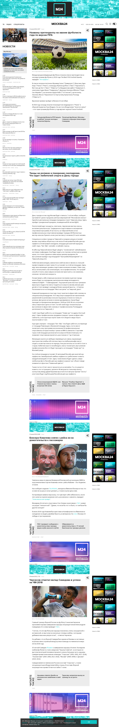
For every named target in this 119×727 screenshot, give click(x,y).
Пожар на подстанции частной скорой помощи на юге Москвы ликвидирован (14, 164)
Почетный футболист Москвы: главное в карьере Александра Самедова (74, 119)
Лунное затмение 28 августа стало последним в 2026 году (13, 114)
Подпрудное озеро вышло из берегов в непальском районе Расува (14, 216)
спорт (33, 130)
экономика (5, 274)
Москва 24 (59, 24)
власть (4, 143)
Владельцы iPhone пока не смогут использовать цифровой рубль (12, 271)
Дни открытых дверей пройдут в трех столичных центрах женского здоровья (14, 255)
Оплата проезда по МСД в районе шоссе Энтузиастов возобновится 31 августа (14, 97)
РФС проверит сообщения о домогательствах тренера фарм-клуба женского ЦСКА (48, 526)
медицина (5, 258)
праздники (39, 394)
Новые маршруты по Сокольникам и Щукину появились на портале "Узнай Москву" (13, 207)
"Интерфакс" (44, 79)
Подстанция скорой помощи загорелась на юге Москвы (14, 224)
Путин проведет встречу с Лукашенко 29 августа (14, 140)
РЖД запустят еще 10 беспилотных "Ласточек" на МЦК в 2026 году (13, 190)
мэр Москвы (6, 185)
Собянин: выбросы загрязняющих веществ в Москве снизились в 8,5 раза (14, 263)
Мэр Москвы (7, 51)
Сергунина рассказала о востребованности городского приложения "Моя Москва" (12, 105)
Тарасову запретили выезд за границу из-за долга (73, 676)
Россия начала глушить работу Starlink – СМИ (14, 156)
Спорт (42, 29)
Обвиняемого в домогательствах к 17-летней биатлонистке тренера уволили (73, 526)
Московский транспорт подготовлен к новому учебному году (14, 172)
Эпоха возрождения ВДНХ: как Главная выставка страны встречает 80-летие (49, 384)
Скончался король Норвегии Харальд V (14, 240)
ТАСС (78, 503)
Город (42, 170)
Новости (9, 46)
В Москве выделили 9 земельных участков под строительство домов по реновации (14, 78)
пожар (12, 167)
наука (4, 117)
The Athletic (53, 489)
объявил (49, 648)
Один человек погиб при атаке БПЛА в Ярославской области (14, 132)
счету (75, 514)
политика (9, 143)
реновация (9, 82)
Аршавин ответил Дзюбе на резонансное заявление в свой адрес (48, 677)
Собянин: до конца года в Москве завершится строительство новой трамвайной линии (14, 70)
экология (11, 266)
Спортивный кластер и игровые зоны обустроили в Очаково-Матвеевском (13, 247)
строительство (16, 82)
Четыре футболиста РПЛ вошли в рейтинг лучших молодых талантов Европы (49, 119)
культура (11, 284)
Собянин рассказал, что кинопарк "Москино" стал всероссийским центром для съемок (12, 280)
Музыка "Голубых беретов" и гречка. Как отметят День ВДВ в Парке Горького (73, 384)
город (4, 82)
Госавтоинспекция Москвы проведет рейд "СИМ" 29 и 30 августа (13, 198)
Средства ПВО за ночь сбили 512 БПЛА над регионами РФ (14, 232)
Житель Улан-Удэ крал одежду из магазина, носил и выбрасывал (12, 148)
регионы (13, 127)
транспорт (5, 99)
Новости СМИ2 (33, 157)
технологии (9, 109)
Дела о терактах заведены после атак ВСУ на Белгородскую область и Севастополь (13, 123)
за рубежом (14, 219)
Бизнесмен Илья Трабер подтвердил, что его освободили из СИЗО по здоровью (13, 88)
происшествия (6, 91)
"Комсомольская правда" (41, 499)
